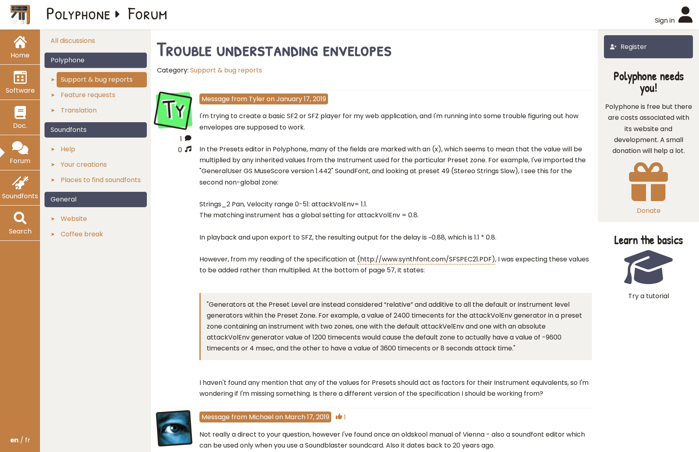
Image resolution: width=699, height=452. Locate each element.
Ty (174, 109)
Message (215, 99)
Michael (261, 417)
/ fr (20, 440)
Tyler (257, 99)
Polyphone (78, 13)
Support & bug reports (226, 70)
